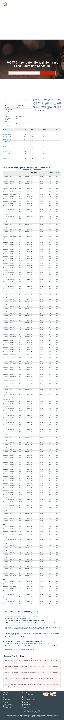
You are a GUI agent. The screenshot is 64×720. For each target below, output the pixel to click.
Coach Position (26, 707)
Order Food (25, 692)
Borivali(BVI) (6, 161)
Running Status (32, 73)
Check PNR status (27, 700)
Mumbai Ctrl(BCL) (7, 141)
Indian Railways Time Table (29, 699)
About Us (6, 692)
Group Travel (7, 699)
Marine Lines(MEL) (7, 134)
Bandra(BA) (5, 146)
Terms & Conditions (32, 716)
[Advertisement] (32, 9)
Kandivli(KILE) (6, 158)
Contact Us (6, 700)
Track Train (25, 696)
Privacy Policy (23, 716)
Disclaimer (41, 716)
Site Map (6, 702)
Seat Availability (16, 73)
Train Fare (25, 705)
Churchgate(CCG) (7, 132)
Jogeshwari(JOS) (7, 151)
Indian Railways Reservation (29, 697)
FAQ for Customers (8, 704)
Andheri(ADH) (6, 148)
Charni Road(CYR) (7, 136)
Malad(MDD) (5, 156)
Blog (5, 696)
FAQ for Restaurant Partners (10, 705)
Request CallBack (8, 707)
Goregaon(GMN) (6, 153)
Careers (6, 694)
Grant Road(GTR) (7, 139)
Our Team (25, 702)
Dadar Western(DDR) (7, 144)
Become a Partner (8, 697)
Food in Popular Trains (28, 694)
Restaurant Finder (27, 704)
